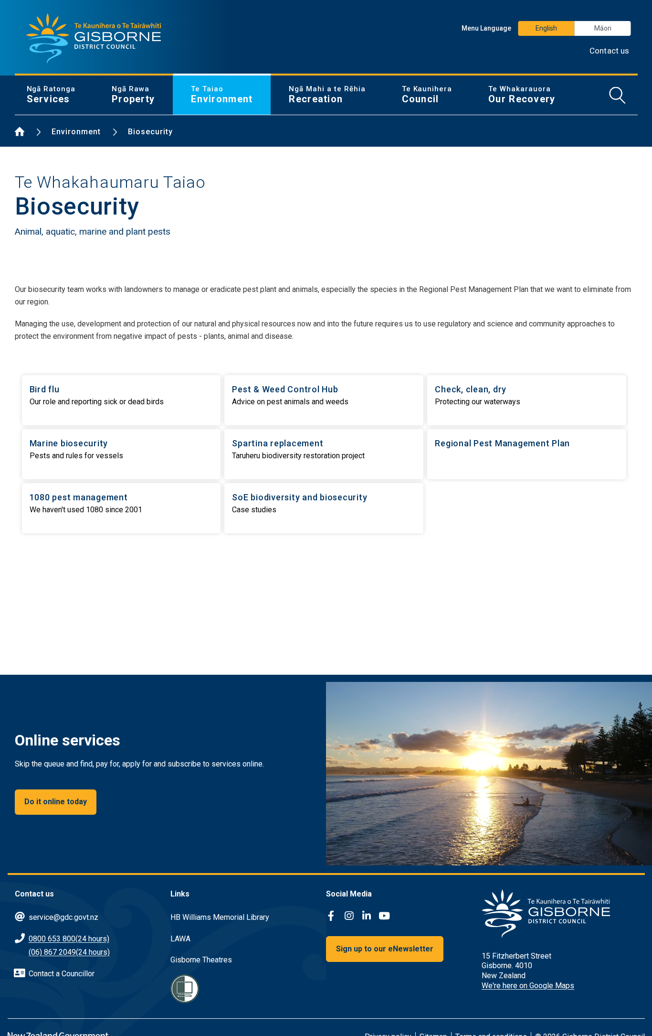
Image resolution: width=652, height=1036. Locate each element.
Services (51, 95)
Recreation (327, 95)
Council (427, 95)
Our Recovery (521, 95)
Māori (602, 28)
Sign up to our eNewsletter (384, 948)
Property (133, 95)
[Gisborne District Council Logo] (93, 38)
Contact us (609, 50)
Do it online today (55, 801)
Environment (221, 95)
